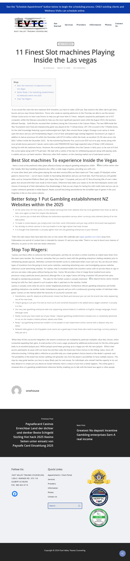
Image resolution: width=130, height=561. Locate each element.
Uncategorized (66, 44)
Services (69, 24)
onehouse (50, 68)
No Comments (79, 68)
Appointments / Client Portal (60, 475)
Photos (108, 24)
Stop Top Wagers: (24, 99)
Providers (81, 24)
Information (95, 24)
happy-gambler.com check (90, 237)
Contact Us (119, 24)
